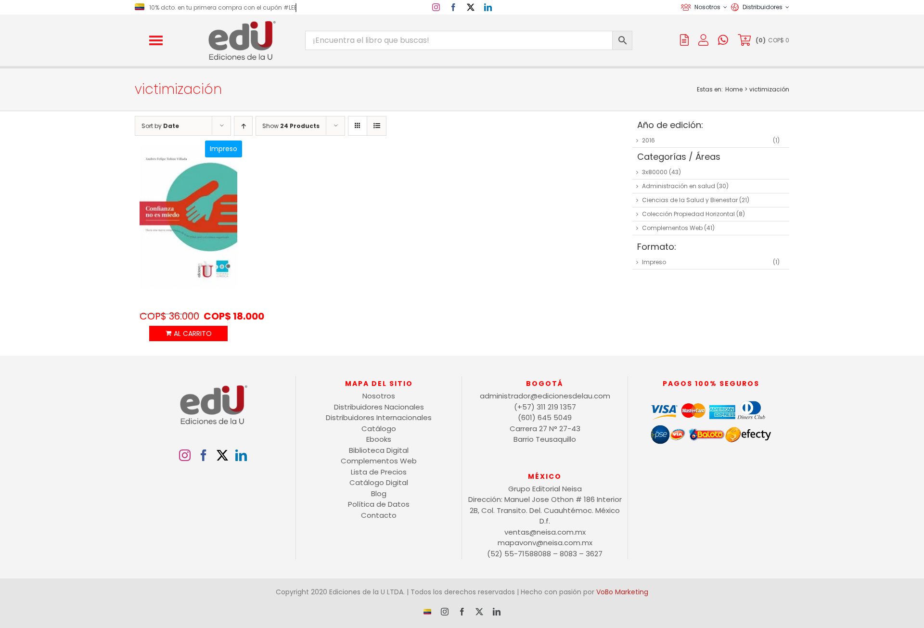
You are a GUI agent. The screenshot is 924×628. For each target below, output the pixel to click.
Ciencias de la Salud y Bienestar (690, 200)
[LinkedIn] (241, 455)
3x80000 (654, 172)
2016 (648, 140)
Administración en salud (678, 186)
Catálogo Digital (378, 482)
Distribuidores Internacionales (379, 417)
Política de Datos (379, 504)
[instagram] (436, 7)
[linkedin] (488, 7)
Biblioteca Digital (379, 450)
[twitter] (471, 7)
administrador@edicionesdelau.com (545, 396)
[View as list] (376, 125)
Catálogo (378, 428)
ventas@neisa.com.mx (545, 532)
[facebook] (453, 7)
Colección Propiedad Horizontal (688, 214)
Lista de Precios (379, 472)
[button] (156, 40)
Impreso (654, 262)
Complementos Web (672, 228)
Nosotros (378, 396)
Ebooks (378, 439)
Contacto (379, 515)
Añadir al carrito (188, 333)
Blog (378, 493)
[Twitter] (222, 455)
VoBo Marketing (622, 592)
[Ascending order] (243, 126)
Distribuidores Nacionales (379, 407)
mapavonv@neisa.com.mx (545, 543)
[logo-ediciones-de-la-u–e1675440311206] (241, 23)
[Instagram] (185, 455)
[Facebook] (203, 455)
